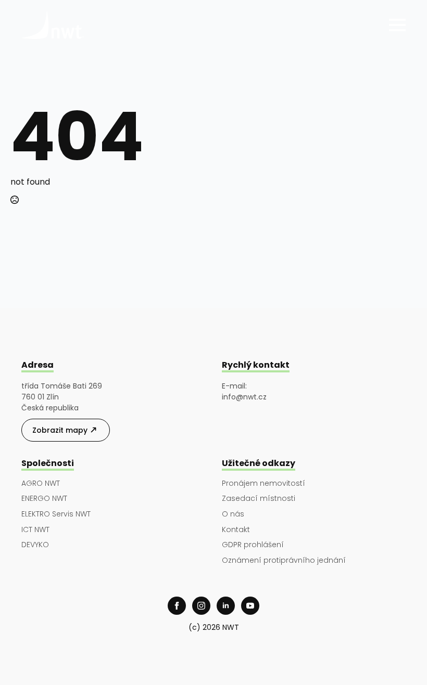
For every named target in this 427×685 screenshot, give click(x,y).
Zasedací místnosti (258, 498)
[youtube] (250, 606)
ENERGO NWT (44, 498)
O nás (233, 514)
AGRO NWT (40, 483)
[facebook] (177, 606)
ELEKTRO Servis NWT (56, 514)
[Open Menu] (397, 25)
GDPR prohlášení (253, 545)
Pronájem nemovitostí (263, 483)
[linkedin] (226, 606)
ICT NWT (35, 530)
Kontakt (236, 530)
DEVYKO (35, 545)
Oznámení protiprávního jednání (284, 560)
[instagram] (201, 606)
